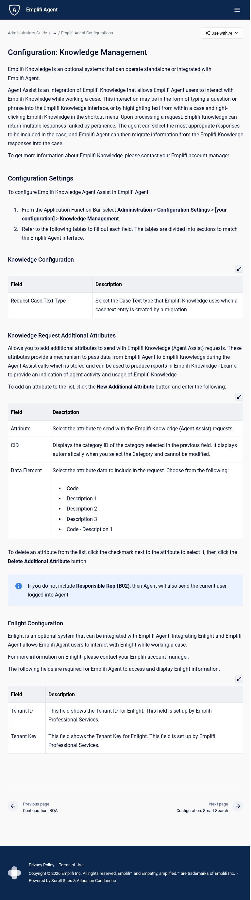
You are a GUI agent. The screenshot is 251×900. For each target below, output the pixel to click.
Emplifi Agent (42, 10)
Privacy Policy (41, 864)
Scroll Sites (61, 880)
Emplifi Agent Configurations (87, 32)
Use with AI (221, 33)
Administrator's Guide (27, 32)
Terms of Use (71, 864)
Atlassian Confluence (96, 880)
